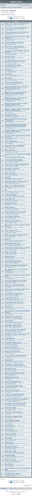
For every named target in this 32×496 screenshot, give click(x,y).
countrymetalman (17, 343)
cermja (15, 303)
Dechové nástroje (12, 44)
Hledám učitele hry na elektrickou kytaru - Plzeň (17, 289)
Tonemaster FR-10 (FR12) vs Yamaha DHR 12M (16, 399)
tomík (15, 447)
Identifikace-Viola (9, 360)
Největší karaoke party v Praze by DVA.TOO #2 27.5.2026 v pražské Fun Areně (16, 87)
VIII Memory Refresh (10, 207)
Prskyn (15, 61)
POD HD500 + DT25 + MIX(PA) (12, 474)
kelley (15, 217)
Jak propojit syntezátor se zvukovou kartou (16, 280)
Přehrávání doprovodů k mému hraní (14, 42)
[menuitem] (4, 5)
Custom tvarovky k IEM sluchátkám (14, 159)
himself (15, 352)
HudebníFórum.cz (12, 440)
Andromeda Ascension (10, 114)
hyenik (15, 24)
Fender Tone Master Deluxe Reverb (13, 82)
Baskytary (10, 422)
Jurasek (15, 43)
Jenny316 (16, 244)
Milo (14, 330)
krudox (15, 191)
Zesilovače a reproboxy (13, 262)
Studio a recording (12, 54)
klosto (15, 460)
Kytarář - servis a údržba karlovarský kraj (15, 186)
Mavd (15, 456)
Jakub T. (15, 475)
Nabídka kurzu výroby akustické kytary (14, 285)
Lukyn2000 (16, 240)
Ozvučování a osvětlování (13, 161)
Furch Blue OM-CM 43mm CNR (12, 65)
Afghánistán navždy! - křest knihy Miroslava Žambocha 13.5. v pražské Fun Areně (16, 93)
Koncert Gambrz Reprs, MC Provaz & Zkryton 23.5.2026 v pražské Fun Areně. (16, 104)
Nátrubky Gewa (8, 306)
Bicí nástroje (10, 258)
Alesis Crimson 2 (9, 425)
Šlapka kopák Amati (10, 256)
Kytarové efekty (11, 267)
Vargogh (15, 29)
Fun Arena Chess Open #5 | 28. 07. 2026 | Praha (17, 32)
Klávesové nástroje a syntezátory (15, 179)
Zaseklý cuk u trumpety (10, 433)
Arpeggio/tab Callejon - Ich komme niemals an (16, 181)
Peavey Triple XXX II (10, 199)
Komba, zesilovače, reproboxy (14, 327)
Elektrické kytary (11, 71)
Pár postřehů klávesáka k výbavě (13, 342)
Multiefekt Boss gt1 (9, 338)
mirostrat (15, 369)
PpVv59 (15, 317)
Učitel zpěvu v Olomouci (11, 203)
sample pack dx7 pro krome (12, 298)
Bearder (15, 400)
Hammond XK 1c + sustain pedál (13, 316)
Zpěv (9, 205)
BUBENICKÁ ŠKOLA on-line (12, 377)
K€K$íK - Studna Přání (10, 252)
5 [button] (18, 18)
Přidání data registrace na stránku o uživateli (16, 234)
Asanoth (15, 374)
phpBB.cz (19, 492)
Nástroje (10, 287)
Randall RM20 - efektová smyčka (13, 325)
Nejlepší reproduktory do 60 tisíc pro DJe (15, 212)
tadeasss (16, 294)
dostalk (15, 257)
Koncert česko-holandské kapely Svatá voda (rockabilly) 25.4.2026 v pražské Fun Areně (16, 125)
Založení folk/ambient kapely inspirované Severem (17, 247)
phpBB (12, 491)
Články (9, 414)
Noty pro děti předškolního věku (13, 381)
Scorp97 (15, 307)
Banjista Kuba (16, 443)
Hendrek (15, 281)
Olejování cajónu (9, 464)
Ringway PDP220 (9, 321)
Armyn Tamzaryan (9, 429)
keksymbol (16, 253)
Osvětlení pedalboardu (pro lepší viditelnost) (16, 265)
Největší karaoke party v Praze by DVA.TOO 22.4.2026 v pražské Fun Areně (16, 98)
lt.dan (15, 182)
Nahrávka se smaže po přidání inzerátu (14, 373)
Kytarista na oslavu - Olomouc (12, 220)
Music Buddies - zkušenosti (12, 168)
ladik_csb (16, 213)
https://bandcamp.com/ (10, 368)
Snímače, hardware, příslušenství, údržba (16, 157)
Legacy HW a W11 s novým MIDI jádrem (15, 145)
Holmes (15, 313)
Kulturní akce (11, 30)
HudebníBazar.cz (11, 236)
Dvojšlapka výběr (9, 442)
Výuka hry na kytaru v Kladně (12, 390)
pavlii (15, 146)
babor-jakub (16, 299)
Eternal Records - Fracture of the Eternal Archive (17, 164)
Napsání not (8, 239)
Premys (15, 404)
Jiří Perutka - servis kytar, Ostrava (13, 416)
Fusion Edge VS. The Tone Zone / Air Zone (16, 403)
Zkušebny (10, 278)
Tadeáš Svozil (16, 439)
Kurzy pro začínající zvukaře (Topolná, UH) (15, 355)
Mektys (15, 160)
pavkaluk (15, 365)
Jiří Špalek (16, 391)
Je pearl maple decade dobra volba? (14, 302)
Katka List (16, 204)
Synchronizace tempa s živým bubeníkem (15, 329)
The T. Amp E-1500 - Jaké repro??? (13, 293)
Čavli (15, 452)
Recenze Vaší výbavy (12, 62)
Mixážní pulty (11, 58)
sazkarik (15, 361)
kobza (15, 169)
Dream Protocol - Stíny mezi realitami (14, 46)
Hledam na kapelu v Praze (11, 230)
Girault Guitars (8, 69)
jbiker (15, 195)
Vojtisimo (15, 395)
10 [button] (21, 18)
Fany (15, 156)
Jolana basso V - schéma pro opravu (14, 364)
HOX (6, 190)
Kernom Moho (8, 73)
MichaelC (16, 178)
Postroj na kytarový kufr (11, 194)
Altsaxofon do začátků (10, 407)
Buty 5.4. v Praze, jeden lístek (12, 351)
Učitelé (9, 228)
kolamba (15, 277)
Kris (14, 231)
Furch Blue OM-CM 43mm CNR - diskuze (15, 60)
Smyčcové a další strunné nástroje (15, 362)
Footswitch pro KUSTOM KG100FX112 (14, 394)
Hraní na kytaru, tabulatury (13, 183)
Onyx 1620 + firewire (10, 56)
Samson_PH (16, 470)
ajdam (15, 408)
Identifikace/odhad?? (10, 455)
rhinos (15, 290)
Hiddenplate (16, 47)
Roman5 (15, 322)
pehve (15, 426)
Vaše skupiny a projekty (13, 48)
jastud (15, 66)
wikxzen (15, 70)
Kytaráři (10, 25)
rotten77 (15, 266)
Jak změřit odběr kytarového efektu (13, 386)
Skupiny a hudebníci (12, 222)
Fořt (15, 434)
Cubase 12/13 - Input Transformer (13, 412)
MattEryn (15, 53)
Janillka (15, 382)
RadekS (15, 326)
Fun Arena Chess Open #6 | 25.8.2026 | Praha (16, 28)
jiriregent (15, 356)
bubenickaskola (17, 378)
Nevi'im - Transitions (10, 172)
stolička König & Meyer (10, 451)
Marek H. (16, 348)
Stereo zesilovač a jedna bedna (13, 260)
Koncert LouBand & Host (11, 141)
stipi (14, 57)
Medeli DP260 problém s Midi (12, 243)
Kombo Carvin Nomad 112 (11, 347)
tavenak (15, 339)
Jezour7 (15, 465)
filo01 (15, 235)
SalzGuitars (16, 286)
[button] (9, 18)
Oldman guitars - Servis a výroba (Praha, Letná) (17, 23)
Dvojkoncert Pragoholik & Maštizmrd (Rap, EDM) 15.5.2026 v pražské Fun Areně (17, 110)
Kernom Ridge (8, 78)
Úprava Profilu (8, 438)
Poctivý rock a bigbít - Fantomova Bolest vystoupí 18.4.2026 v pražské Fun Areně (17, 131)
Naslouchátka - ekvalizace (11, 446)
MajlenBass (16, 421)
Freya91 (15, 248)
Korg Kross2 (8, 177)
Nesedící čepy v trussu (10, 459)
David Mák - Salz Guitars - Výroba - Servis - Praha (17, 334)
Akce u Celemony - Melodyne (12, 216)
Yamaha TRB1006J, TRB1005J (12, 420)
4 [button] (16, 18)
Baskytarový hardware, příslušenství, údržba (17, 366)
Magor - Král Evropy (10, 150)
